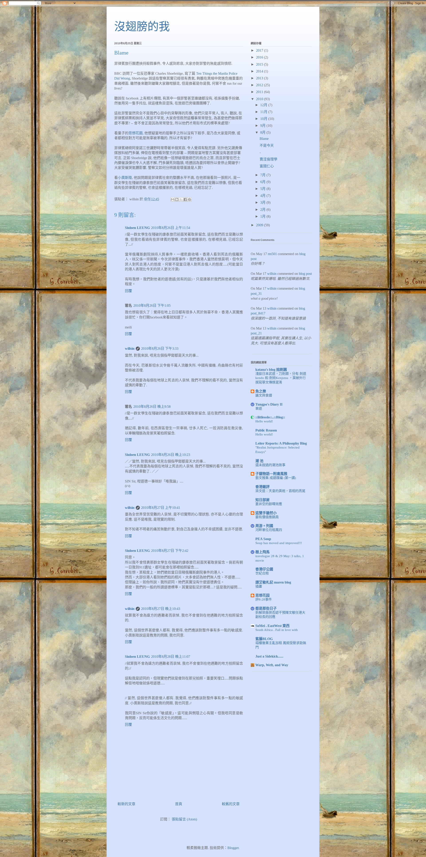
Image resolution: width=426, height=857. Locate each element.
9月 (263, 125)
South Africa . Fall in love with (276, 630)
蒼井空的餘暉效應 (268, 504)
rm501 (272, 254)
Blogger (233, 848)
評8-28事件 (263, 599)
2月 (263, 209)
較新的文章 (126, 804)
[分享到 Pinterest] (189, 199)
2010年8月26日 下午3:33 (159, 348)
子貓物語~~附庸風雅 (271, 474)
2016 (260, 57)
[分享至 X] (181, 199)
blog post (305, 273)
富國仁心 (267, 166)
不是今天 (267, 145)
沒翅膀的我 (142, 26)
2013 (260, 78)
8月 (263, 132)
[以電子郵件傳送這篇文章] (172, 199)
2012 (260, 85)
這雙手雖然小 (266, 513)
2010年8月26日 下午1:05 (152, 305)
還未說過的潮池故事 (270, 465)
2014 (260, 71)
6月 (263, 182)
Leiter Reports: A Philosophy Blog (281, 443)
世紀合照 (262, 573)
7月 (263, 175)
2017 (260, 50)
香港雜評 (262, 487)
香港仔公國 (264, 569)
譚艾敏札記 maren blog (273, 582)
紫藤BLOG (264, 639)
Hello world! (264, 421)
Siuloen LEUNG (137, 228)
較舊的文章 (231, 804)
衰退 (258, 408)
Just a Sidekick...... (269, 656)
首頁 (178, 804)
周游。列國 (264, 526)
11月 (264, 112)
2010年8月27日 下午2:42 (169, 550)
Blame (264, 139)
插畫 (258, 586)
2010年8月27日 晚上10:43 (160, 609)
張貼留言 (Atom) (184, 819)
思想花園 (135, 133)
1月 (263, 216)
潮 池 (259, 461)
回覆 (128, 291)
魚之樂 (260, 391)
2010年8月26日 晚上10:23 (170, 455)
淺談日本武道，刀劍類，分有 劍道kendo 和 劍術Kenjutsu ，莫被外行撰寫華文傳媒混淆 (280, 378)
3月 (263, 202)
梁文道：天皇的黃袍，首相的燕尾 (280, 491)
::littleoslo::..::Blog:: (270, 417)
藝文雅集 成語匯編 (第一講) (275, 478)
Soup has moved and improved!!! (278, 543)
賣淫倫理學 (268, 159)
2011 (260, 92)
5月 (263, 189)
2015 (260, 64)
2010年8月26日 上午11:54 (170, 228)
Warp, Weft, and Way (271, 665)
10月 (264, 119)
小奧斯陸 (125, 178)
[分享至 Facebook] (185, 199)
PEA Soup (263, 539)
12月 (264, 105)
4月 (263, 195)
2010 (260, 99)
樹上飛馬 (262, 552)
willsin (129, 348)
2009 (260, 225)
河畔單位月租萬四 (268, 530)
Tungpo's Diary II (268, 404)
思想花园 (262, 595)
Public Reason (266, 430)
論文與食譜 (263, 395)
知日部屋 (262, 500)
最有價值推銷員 (267, 517)
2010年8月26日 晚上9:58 (152, 406)
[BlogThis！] (177, 199)
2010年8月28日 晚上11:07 (170, 656)
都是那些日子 (266, 608)
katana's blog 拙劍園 (271, 369)
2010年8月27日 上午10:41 (160, 508)
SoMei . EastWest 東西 (272, 626)
